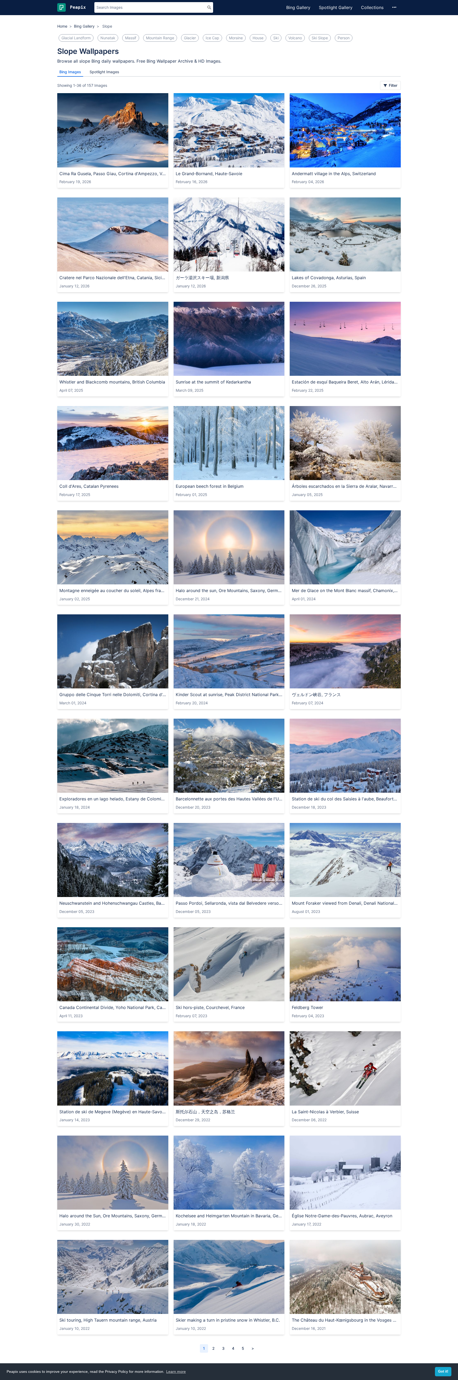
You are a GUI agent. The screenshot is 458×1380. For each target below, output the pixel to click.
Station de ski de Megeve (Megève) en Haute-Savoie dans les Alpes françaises (112, 1111)
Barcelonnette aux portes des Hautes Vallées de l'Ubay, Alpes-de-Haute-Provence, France (229, 798)
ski (276, 38)
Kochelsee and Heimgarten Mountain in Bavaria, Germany (229, 1215)
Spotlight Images (104, 72)
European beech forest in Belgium (210, 486)
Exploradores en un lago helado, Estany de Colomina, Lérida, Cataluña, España (112, 798)
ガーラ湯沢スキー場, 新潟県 (202, 277)
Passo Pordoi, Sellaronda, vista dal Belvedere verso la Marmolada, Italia (229, 903)
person (344, 38)
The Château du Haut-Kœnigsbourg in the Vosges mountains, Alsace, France (345, 1320)
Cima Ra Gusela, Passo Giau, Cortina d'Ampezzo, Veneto (112, 173)
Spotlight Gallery (336, 7)
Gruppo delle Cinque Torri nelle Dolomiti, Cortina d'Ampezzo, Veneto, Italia (112, 694)
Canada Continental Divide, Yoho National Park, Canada (112, 1007)
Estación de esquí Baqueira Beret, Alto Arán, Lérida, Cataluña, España (345, 382)
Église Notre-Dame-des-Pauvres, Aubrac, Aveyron (342, 1215)
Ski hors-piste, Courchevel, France (210, 1007)
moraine (236, 38)
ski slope (320, 38)
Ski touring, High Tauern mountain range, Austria (108, 1320)
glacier (190, 38)
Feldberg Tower (307, 1007)
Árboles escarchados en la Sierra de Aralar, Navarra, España (345, 486)
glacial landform (76, 38)
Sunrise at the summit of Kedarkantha (213, 382)
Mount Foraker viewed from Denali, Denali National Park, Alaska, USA (345, 903)
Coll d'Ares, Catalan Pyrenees (88, 486)
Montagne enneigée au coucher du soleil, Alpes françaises (112, 590)
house (258, 38)
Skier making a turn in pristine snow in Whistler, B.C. (228, 1320)
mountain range (160, 38)
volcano (295, 38)
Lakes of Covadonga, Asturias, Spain (329, 277)
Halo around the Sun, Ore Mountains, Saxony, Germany (112, 1215)
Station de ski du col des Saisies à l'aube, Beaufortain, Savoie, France (345, 798)
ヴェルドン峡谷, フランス (316, 694)
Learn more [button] (176, 1371)
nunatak (107, 38)
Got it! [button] (443, 1371)
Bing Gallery (298, 7)
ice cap (212, 38)
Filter (392, 85)
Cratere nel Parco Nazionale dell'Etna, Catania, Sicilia (112, 277)
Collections (372, 7)
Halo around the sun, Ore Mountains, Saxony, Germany (229, 590)
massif (130, 38)
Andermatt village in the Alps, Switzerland (334, 173)
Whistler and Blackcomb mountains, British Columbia (112, 382)
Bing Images (70, 72)
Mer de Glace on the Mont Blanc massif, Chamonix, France (345, 590)
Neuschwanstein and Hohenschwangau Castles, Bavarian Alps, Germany (112, 903)
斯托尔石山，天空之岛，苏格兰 (205, 1111)
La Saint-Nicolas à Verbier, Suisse (325, 1111)
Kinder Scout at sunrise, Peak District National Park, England (229, 694)
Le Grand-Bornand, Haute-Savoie (209, 173)
